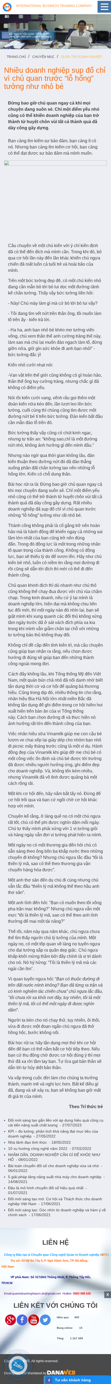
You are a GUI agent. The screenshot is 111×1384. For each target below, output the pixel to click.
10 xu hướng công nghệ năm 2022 (49, 1148)
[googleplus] (10, 1319)
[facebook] (22, 1319)
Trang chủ (16, 57)
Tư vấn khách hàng (73, 1380)
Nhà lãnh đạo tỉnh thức (39, 1142)
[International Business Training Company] (7, 7)
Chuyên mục (43, 57)
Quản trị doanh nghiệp (81, 57)
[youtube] (33, 1319)
